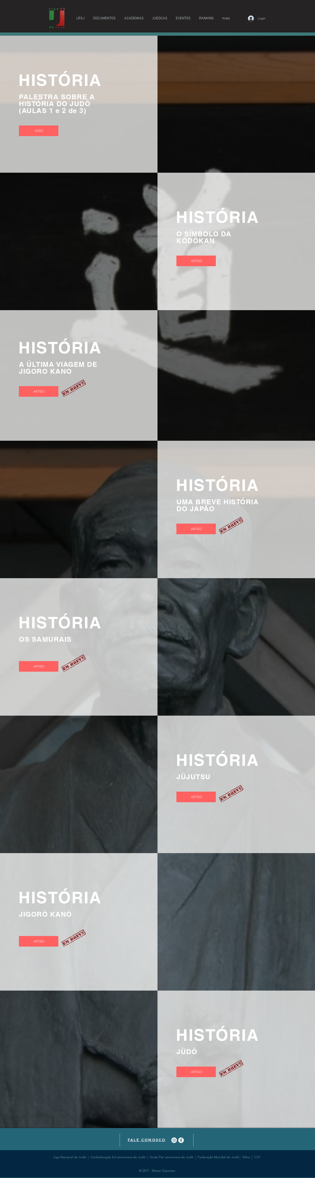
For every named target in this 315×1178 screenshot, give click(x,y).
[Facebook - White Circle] (181, 1140)
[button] (80, 18)
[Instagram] (174, 1140)
